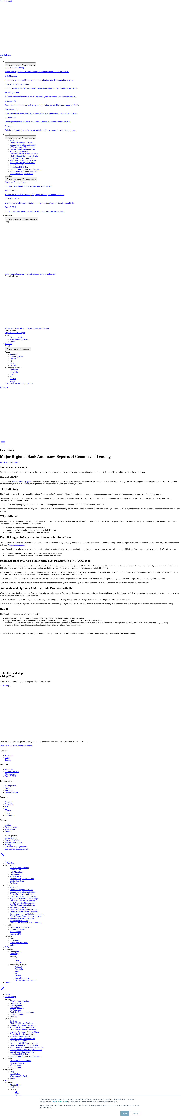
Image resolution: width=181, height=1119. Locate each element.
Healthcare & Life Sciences (20, 927)
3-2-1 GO (13, 887)
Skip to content (6, 1)
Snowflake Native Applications (22, 894)
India (17, 960)
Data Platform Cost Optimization (22, 905)
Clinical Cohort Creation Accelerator (24, 912)
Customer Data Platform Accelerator (24, 909)
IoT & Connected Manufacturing (22, 903)
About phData (15, 951)
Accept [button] (125, 1113)
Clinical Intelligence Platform (21, 890)
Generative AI (15, 870)
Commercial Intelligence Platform (23, 892)
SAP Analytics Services (19, 907)
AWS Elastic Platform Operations (23, 896)
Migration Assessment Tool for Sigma (24, 898)
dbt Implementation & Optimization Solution (27, 914)
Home (7, 861)
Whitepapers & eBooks (19, 943)
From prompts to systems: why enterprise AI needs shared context (30, 274)
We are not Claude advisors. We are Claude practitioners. (27, 328)
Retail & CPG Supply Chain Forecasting (25, 923)
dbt (16, 974)
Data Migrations (16, 872)
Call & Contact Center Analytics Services (26, 916)
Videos (12, 945)
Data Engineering (17, 874)
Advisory (13, 883)
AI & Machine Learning (19, 868)
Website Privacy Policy (59, 1102)
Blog (12, 938)
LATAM (18, 962)
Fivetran (18, 976)
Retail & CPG (15, 934)
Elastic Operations (17, 881)
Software (8, 947)
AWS (17, 971)
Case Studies (15, 940)
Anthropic (19, 967)
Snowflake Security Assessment (22, 901)
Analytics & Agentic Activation (22, 879)
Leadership (14, 954)
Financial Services (17, 929)
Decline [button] (135, 1113)
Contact (8, 982)
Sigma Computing (22, 978)
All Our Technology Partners (26, 980)
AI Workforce (15, 876)
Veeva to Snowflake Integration (22, 918)
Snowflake (19, 969)
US (16, 958)
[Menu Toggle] (1, 57)
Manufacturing (15, 932)
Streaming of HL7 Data (19, 921)
